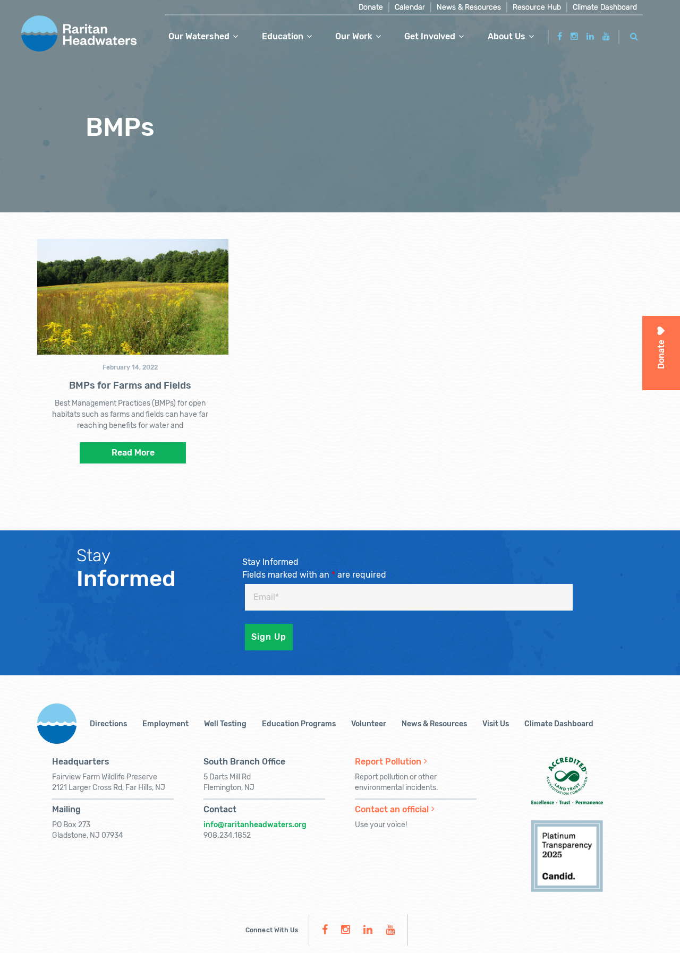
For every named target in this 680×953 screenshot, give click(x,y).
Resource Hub (537, 7)
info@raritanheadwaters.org (255, 824)
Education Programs (299, 723)
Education (282, 36)
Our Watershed (199, 36)
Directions (108, 723)
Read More (133, 453)
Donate (371, 7)
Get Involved (429, 36)
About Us (506, 36)
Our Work (353, 36)
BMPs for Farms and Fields (130, 385)
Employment (165, 723)
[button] (634, 35)
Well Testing (225, 723)
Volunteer (368, 723)
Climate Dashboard (605, 7)
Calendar (410, 7)
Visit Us (495, 723)
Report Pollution (388, 762)
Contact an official (392, 809)
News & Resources (469, 7)
